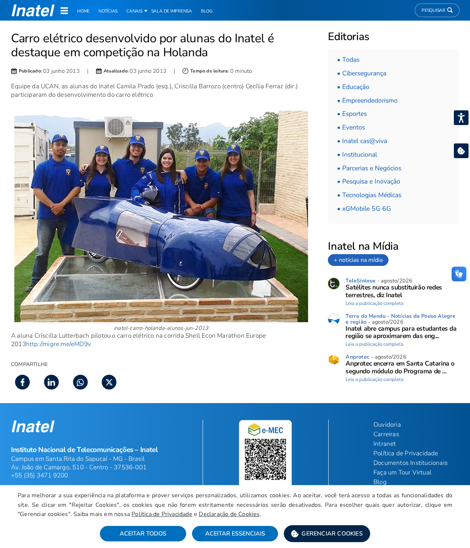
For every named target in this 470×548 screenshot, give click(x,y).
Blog (380, 482)
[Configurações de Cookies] (461, 150)
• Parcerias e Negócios (369, 168)
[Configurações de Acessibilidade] (461, 117)
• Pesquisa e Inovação (368, 181)
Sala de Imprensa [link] (171, 11)
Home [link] (83, 11)
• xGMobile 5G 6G (364, 208)
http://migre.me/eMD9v (58, 344)
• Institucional (357, 154)
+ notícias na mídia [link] (358, 260)
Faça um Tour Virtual (402, 472)
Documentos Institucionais (410, 463)
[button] (327, 533)
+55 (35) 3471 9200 (39, 475)
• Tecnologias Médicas (369, 195)
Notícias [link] (108, 11)
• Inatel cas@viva (362, 140)
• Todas (348, 59)
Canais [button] (134, 11)
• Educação (353, 86)
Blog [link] (207, 11)
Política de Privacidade (161, 514)
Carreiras (386, 434)
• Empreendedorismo (367, 100)
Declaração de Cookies (229, 514)
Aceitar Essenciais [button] (235, 534)
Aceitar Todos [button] (143, 534)
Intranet (384, 444)
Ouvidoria (387, 424)
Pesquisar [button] (433, 10)
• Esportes (352, 113)
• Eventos (351, 127)
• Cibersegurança (361, 73)
